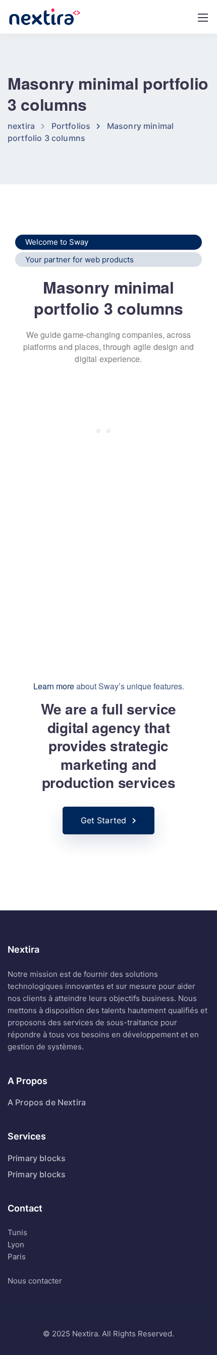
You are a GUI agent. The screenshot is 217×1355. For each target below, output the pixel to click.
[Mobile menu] (203, 18)
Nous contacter (35, 1281)
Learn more (53, 686)
